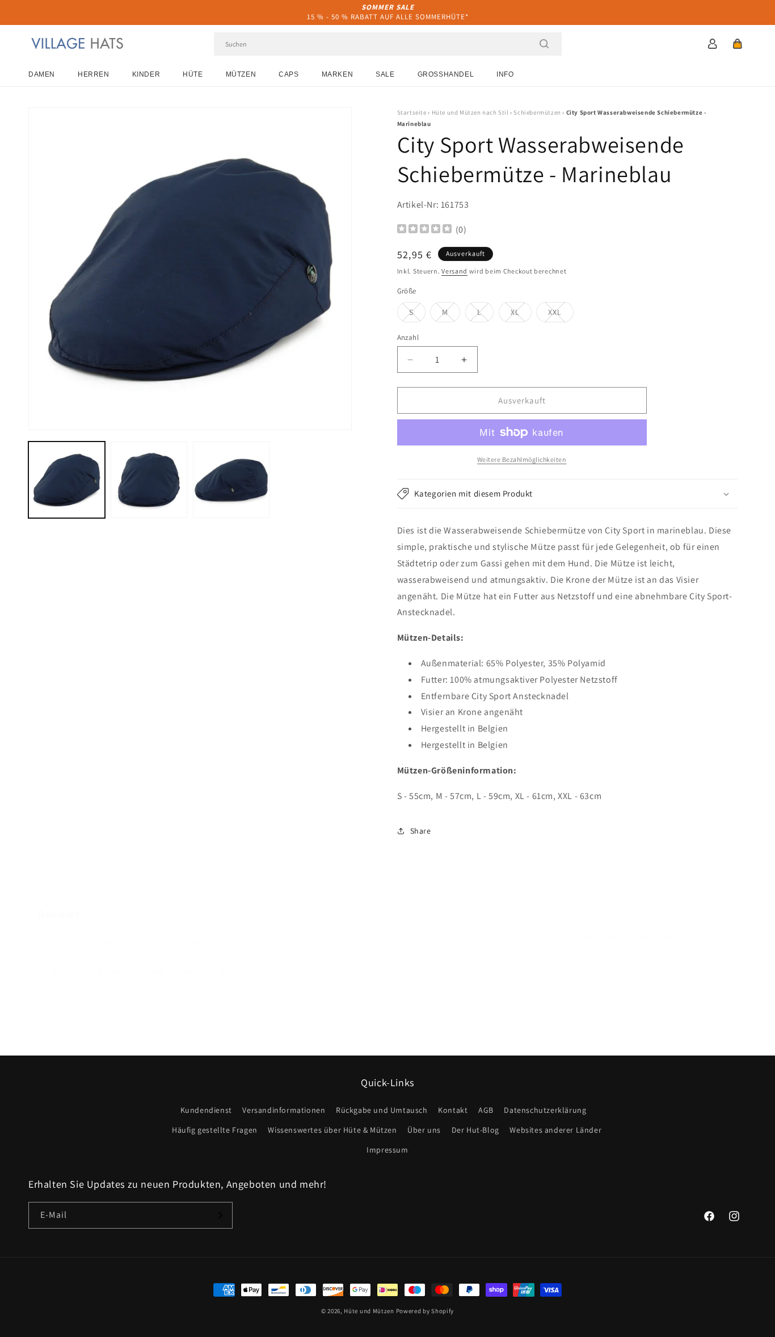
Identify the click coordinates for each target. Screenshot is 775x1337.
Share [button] (420, 831)
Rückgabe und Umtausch (382, 1110)
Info (504, 74)
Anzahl (408, 337)
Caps (288, 74)
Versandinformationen (283, 1110)
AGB (486, 1110)
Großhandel (446, 74)
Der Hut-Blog (475, 1130)
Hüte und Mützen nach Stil (470, 112)
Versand (454, 271)
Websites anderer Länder (555, 1130)
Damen (41, 74)
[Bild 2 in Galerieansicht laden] (149, 480)
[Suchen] (544, 43)
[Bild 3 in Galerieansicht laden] (231, 480)
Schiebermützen (537, 112)
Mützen (241, 74)
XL (521, 314)
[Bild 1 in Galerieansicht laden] (66, 480)
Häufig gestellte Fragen (215, 1130)
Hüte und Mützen (369, 1311)
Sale (385, 74)
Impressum (387, 1150)
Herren (93, 74)
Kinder (146, 74)
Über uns (424, 1130)
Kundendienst (206, 1110)
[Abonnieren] (219, 1215)
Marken (337, 74)
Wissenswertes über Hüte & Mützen (332, 1130)
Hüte (193, 74)
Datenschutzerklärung (545, 1110)
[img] (424, 230)
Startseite (412, 112)
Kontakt (452, 1110)
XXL (561, 314)
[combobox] (388, 44)
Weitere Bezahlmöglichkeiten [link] (522, 459)
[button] (737, 43)
